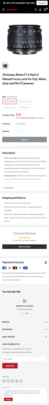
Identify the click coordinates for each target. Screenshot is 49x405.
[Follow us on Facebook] (3, 381)
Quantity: (6, 131)
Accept (8, 399)
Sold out (24, 139)
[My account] (40, 9)
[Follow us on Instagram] (12, 381)
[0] (44, 9)
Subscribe (10, 366)
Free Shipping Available (25, 118)
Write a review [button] (24, 246)
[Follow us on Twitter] (8, 381)
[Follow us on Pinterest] (16, 381)
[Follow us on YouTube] (21, 381)
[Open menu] (3, 9)
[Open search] (36, 9)
